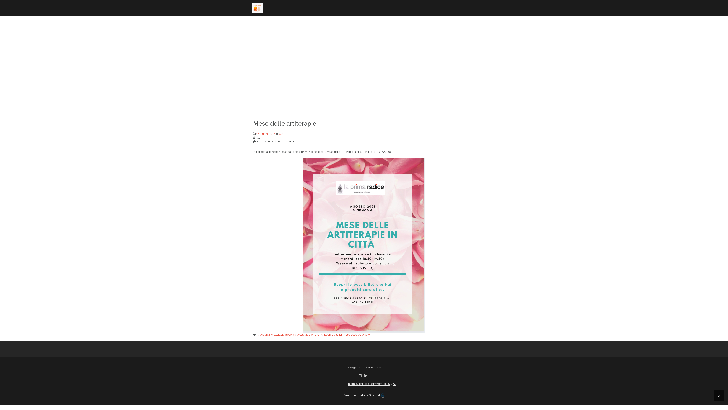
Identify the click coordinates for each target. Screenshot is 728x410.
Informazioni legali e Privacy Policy (369, 383)
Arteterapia (263, 334)
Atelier (338, 334)
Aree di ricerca (279, 21)
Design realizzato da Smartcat (362, 395)
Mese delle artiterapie (356, 334)
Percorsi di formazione (433, 21)
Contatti (282, 32)
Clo (281, 133)
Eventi (443, 26)
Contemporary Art (325, 21)
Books (301, 21)
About (257, 21)
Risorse (258, 32)
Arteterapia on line (308, 334)
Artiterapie (327, 334)
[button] (295, 32)
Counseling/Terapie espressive (377, 21)
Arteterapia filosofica (283, 334)
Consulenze (423, 26)
